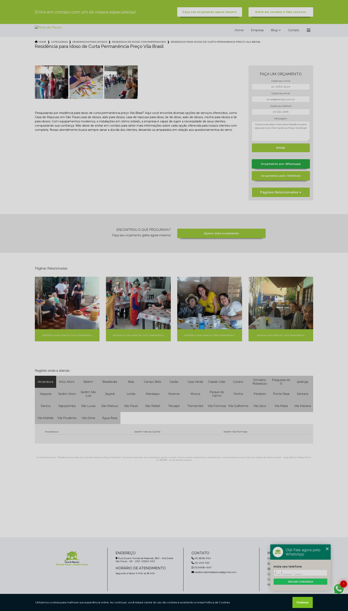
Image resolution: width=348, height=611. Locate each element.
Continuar (302, 602)
